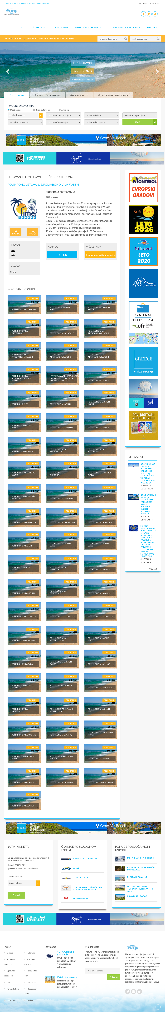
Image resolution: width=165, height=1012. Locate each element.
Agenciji (65, 110)
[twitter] (155, 13)
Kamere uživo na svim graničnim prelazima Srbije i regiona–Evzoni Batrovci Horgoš (148, 504)
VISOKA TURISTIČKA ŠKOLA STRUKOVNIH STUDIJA (87, 888)
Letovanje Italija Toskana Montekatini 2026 (140, 888)
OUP (9, 982)
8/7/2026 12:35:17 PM (146, 518)
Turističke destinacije (88, 27)
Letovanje (11, 1000)
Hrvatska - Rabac (137, 896)
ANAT (76, 868)
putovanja (18, 39)
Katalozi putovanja (67, 977)
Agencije (143, 3)
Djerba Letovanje (137, 877)
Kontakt (152, 27)
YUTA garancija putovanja (124, 27)
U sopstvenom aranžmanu (24, 869)
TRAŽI (137, 122)
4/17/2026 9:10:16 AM (146, 560)
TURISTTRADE (80, 877)
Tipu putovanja (43, 110)
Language (154, 3)
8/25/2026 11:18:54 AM (147, 487)
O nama (10, 953)
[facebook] (143, 13)
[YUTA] (11, 12)
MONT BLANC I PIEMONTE (140, 858)
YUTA (23, 27)
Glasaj (16, 895)
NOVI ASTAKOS (81, 898)
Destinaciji (15, 110)
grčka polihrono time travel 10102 (56, 39)
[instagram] (149, 13)
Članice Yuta (40, 27)
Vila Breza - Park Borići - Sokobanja (141, 868)
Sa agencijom (17, 865)
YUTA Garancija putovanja (65, 953)
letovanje (31, 39)
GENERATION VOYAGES (85, 858)
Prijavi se (114, 977)
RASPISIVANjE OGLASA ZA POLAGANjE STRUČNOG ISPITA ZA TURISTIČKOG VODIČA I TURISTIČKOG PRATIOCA (148, 473)
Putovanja (61, 27)
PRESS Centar (32, 982)
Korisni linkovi (13, 989)
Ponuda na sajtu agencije (100, 255)
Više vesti (153, 569)
